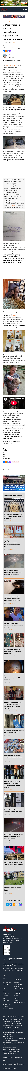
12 (16, 710)
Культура (6, 996)
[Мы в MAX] (20, 904)
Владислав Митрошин (10, 56)
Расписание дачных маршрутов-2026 (7, 1006)
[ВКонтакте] (4, 51)
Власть (5, 991)
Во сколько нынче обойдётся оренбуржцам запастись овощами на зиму (13, 757)
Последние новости (13, 495)
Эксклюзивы (7, 982)
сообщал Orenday (10, 65)
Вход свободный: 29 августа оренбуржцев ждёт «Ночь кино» (13, 810)
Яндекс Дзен (7, 458)
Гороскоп (6, 984)
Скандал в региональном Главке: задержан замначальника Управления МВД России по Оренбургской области (13, 705)
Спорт (16, 996)
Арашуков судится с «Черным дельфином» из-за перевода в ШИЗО (12, 889)
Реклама (5, 988)
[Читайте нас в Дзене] (17, 904)
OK (4, 456)
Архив (5, 979)
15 (16, 735)
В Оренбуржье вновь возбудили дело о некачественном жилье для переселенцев (13, 516)
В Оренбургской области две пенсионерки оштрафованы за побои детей (12, 651)
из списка (21, 1065)
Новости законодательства (18, 1001)
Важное (16, 982)
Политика (17, 991)
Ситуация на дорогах (18, 985)
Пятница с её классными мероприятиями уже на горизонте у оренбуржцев (13, 625)
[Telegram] (8, 51)
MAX (4, 454)
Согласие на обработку (10, 964)
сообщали (15, 205)
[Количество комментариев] (16, 521)
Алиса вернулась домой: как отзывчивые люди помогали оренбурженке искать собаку (12, 598)
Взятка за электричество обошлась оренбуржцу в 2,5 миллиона (12, 678)
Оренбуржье (6, 1000)
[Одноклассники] (6, 51)
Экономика (6, 993)
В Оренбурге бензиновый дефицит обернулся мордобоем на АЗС (13, 731)
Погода (16, 998)
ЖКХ (4, 998)
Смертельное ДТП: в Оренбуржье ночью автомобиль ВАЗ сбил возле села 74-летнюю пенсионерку (13, 837)
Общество (17, 993)
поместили (14, 316)
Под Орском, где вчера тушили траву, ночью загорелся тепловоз (13, 863)
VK (3, 452)
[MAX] (10, 51)
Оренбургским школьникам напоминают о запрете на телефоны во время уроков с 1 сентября (12, 784)
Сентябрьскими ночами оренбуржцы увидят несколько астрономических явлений (13, 572)
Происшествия (18, 988)
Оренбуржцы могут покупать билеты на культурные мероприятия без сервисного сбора (12, 543)
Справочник (17, 979)
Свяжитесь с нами (8, 934)
